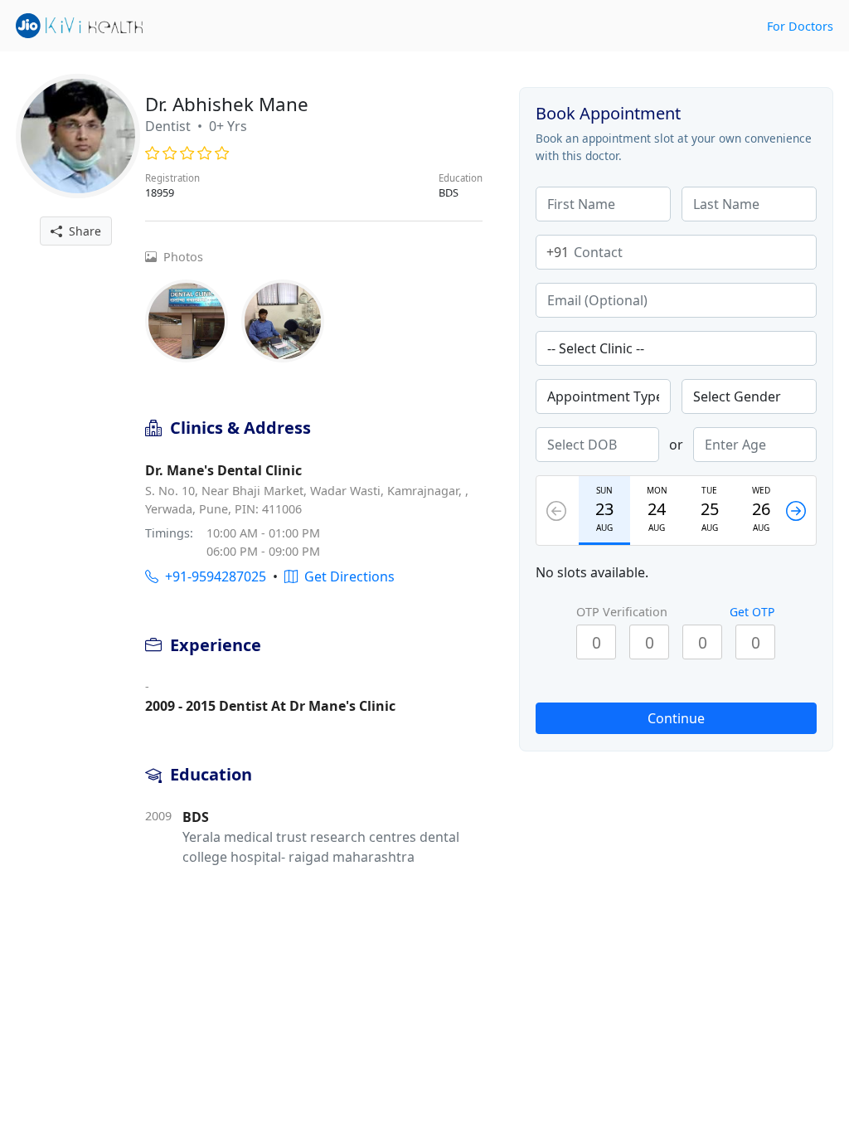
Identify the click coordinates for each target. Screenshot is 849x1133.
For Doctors (800, 26)
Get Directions (346, 576)
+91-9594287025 (212, 576)
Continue (676, 718)
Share (81, 231)
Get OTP (752, 612)
